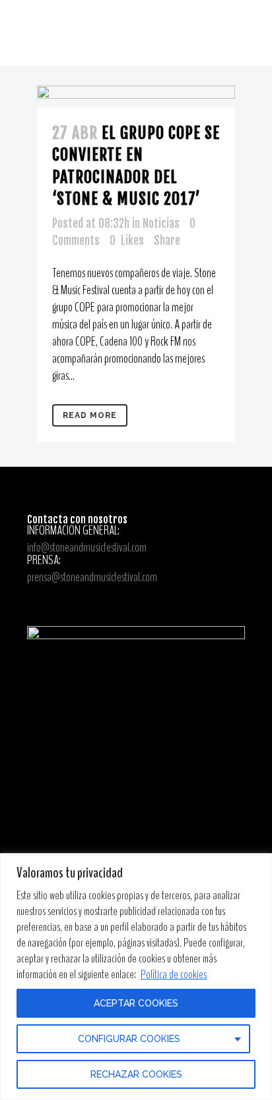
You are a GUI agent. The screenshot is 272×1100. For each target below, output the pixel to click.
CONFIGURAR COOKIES (129, 1039)
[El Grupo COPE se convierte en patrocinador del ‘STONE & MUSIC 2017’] (136, 96)
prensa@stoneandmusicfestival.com (92, 577)
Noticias (161, 223)
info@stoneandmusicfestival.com (87, 547)
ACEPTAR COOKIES (136, 1003)
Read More (90, 415)
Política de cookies (174, 974)
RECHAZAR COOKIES (136, 1074)
